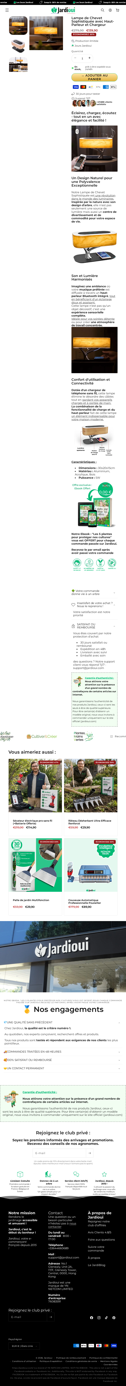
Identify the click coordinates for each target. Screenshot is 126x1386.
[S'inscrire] (89, 1153)
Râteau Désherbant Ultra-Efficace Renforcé (89, 822)
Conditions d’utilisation (24, 1361)
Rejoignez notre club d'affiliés (99, 1223)
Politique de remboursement (71, 1358)
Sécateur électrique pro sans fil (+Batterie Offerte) (32, 822)
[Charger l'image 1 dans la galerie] (18, 25)
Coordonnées (111, 1364)
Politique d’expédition (51, 1361)
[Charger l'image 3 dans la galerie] (18, 66)
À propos (94, 1257)
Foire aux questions (101, 1239)
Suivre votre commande (96, 1248)
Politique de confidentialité (103, 1358)
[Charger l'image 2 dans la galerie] (18, 46)
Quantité (77, 51)
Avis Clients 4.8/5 (99, 1232)
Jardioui (48, 1358)
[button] (7, 10)
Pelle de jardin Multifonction (31, 900)
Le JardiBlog (96, 1265)
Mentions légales (109, 1361)
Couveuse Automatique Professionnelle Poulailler (84, 901)
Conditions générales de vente (81, 1361)
